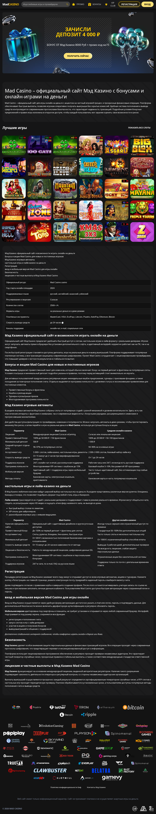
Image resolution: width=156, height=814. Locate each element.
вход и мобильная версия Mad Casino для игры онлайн (31, 269)
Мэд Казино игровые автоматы (20, 259)
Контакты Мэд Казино (96, 787)
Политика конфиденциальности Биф (65, 787)
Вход (147, 4)
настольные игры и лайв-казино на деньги (25, 262)
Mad (10, 4)
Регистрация (129, 4)
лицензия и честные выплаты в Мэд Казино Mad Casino (31, 275)
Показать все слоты (139, 127)
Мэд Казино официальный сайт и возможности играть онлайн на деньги (40, 253)
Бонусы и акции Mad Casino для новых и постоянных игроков (34, 256)
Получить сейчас (78, 55)
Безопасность (11, 272)
